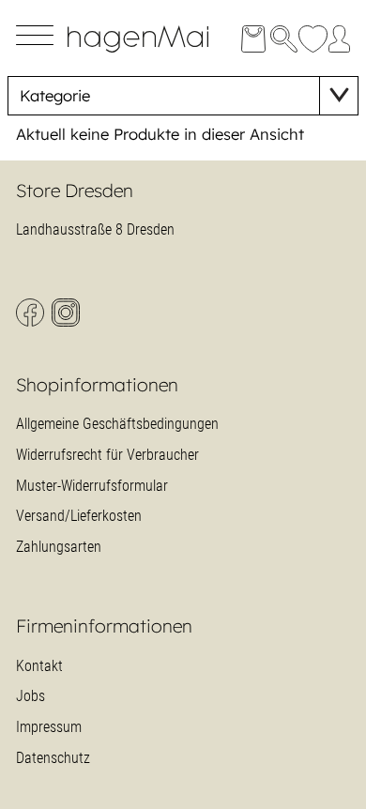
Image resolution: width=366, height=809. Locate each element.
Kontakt (39, 666)
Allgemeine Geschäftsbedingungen (117, 424)
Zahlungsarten (58, 547)
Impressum (49, 727)
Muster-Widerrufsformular (92, 486)
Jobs (30, 696)
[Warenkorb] (252, 39)
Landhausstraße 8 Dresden (95, 229)
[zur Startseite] (153, 51)
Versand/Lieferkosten (79, 516)
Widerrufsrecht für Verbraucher (107, 455)
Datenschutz (53, 758)
